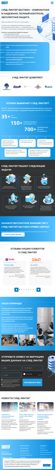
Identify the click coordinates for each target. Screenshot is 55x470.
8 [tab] (35, 289)
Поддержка (43, 445)
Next (39, 290)
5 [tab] (28, 289)
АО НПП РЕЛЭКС (32, 50)
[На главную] (4, 2)
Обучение (23, 457)
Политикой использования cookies (14, 466)
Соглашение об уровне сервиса (46, 452)
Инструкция (42, 448)
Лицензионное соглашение (45, 454)
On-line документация (24, 453)
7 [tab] (33, 289)
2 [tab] (21, 289)
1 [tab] (19, 289)
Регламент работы (44, 450)
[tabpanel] (14, 273)
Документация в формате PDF (26, 455)
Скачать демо (24, 448)
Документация (24, 450)
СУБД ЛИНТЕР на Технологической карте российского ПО (7, 416)
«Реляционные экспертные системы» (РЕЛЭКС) (16, 308)
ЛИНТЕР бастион (25, 445)
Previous (16, 290)
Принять (46, 465)
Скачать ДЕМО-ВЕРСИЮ (13, 234)
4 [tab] (26, 289)
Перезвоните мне (32, 382)
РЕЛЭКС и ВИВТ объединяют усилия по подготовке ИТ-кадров (26, 416)
